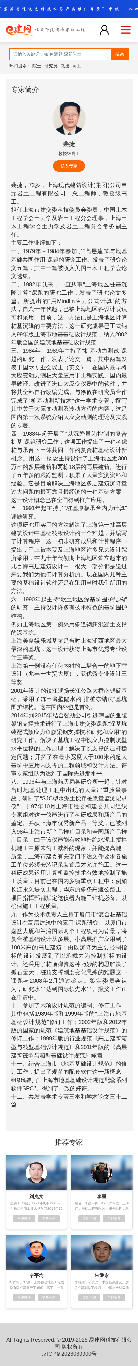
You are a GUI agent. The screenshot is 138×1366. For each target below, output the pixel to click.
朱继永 (102, 1275)
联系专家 (69, 165)
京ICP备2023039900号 (69, 1354)
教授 (65, 65)
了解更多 (48, 1218)
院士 (36, 65)
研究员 (50, 65)
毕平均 (36, 1275)
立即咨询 (24, 1218)
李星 (102, 1196)
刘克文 (36, 1196)
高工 (76, 65)
